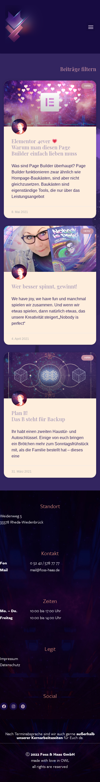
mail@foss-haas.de (45, 570)
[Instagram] (13, 706)
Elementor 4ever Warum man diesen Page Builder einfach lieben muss (44, 147)
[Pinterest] (23, 706)
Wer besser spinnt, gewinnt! (44, 286)
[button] (90, 27)
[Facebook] (4, 706)
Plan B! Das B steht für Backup (38, 415)
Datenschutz (10, 664)
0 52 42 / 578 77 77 (44, 563)
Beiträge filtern (78, 68)
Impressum (9, 658)
